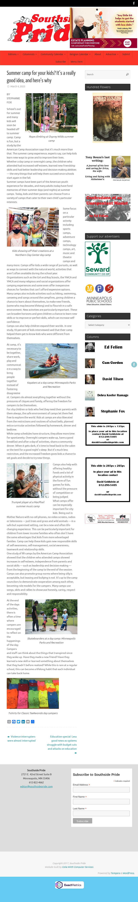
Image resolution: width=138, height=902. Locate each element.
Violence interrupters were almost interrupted (21, 738)
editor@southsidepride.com (36, 786)
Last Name (80, 808)
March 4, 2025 (17, 86)
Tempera (115, 873)
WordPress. (129, 873)
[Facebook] (134, 3)
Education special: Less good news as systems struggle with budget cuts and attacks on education (62, 742)
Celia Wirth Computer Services (77, 867)
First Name (80, 796)
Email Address (81, 784)
